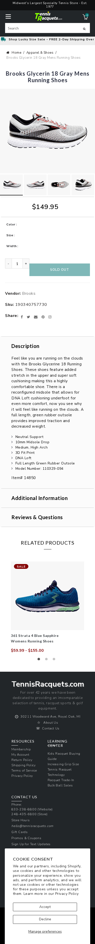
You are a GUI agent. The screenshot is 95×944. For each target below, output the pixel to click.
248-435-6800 (24, 814)
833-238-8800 (24, 809)
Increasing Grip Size (63, 764)
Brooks (28, 293)
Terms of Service (24, 770)
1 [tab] (40, 660)
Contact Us (51, 728)
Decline (45, 919)
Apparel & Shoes (40, 52)
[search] (47, 28)
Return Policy (21, 760)
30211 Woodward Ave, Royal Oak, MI (51, 716)
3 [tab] (55, 660)
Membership (21, 749)
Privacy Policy (67, 893)
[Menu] (8, 16)
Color (10, 224)
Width (11, 246)
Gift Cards (19, 832)
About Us (50, 722)
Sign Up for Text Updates (31, 844)
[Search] (84, 28)
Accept (45, 906)
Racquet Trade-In (61, 780)
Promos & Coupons (26, 838)
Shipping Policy (23, 765)
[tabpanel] (47, 607)
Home (16, 52)
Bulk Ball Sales (60, 785)
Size (9, 235)
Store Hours (20, 820)
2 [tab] (47, 660)
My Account (20, 754)
